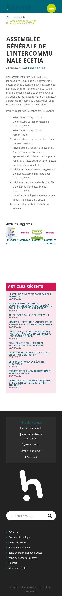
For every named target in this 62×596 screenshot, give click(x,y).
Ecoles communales (19, 547)
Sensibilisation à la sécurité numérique (27, 363)
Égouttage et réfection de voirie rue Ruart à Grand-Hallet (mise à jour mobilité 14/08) (30, 334)
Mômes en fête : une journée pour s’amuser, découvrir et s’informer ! (31, 323)
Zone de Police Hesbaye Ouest (25, 552)
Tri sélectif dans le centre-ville (29, 315)
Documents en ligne (20, 537)
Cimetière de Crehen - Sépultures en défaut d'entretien (29, 353)
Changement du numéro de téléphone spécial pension (26, 344)
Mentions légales (18, 568)
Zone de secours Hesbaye (23, 557)
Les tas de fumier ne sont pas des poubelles (30, 295)
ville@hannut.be (32, 450)
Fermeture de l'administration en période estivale (30, 372)
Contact (13, 562)
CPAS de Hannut (18, 542)
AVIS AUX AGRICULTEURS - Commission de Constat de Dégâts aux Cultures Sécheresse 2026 (30, 306)
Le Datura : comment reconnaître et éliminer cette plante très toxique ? (30, 383)
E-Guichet (14, 532)
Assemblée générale (33, 67)
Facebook (32, 457)
